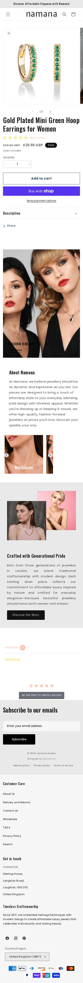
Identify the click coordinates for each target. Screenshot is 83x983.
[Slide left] (32, 111)
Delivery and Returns (16, 802)
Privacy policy (42, 765)
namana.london (46, 753)
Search (8, 844)
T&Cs (6, 827)
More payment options (41, 200)
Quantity (9, 157)
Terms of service (63, 765)
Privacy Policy (12, 836)
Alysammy (49, 758)
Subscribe (19, 739)
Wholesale (10, 819)
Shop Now (15, 350)
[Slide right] (50, 111)
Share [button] (11, 226)
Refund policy (22, 765)
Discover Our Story (26, 615)
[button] (8, 14)
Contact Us (10, 810)
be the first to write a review (41, 695)
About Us (9, 794)
